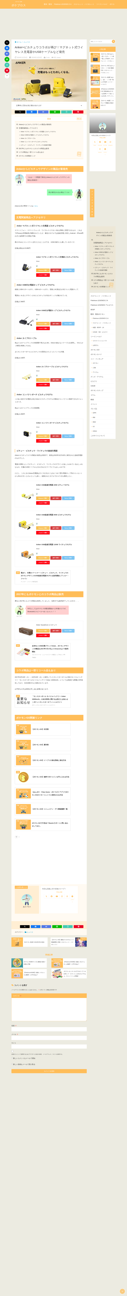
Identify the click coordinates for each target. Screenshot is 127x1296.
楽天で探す (56, 270)
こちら (35, 206)
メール (14, 1034)
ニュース (27, 42)
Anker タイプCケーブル (28, 138)
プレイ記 (94, 409)
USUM (93, 386)
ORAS (95, 431)
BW (94, 417)
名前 (14, 1026)
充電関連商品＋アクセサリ (28, 128)
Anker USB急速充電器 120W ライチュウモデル (54, 544)
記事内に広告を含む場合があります (29, 105)
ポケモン (95, 363)
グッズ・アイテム (97, 377)
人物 (94, 367)
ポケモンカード (96, 354)
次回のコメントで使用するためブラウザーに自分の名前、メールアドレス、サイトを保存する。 (37, 1054)
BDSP (93, 310)
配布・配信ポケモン (98, 314)
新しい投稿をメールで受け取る (24, 1064)
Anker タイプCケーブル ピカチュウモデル (52, 367)
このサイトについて (98, 436)
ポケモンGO (95, 350)
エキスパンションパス (100, 340)
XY (94, 426)
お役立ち (95, 345)
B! (7, 54)
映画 (92, 399)
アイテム (95, 372)
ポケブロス (18, 5)
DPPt (94, 413)
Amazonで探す (42, 270)
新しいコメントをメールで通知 (24, 1058)
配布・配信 (48, 4)
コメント (17, 996)
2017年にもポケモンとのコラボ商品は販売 (34, 148)
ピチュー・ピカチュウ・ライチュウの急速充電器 (36, 145)
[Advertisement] (63, 23)
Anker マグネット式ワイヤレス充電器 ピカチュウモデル (38, 131)
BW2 (94, 422)
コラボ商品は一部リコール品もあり (31, 152)
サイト (13, 1043)
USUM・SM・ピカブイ (100, 332)
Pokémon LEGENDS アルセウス (102, 305)
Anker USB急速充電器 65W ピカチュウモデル (53, 515)
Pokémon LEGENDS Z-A (62, 4)
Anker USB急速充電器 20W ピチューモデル (52, 485)
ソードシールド (101, 4)
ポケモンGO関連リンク (27, 156)
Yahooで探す (68, 270)
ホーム (18, 42)
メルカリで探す (43, 275)
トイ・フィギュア (97, 359)
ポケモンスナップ (97, 390)
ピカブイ (94, 381)
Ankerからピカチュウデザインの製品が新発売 (35, 124)
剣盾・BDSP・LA (98, 327)
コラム (93, 395)
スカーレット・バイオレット (84, 4)
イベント (94, 404)
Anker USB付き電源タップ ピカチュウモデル (35, 135)
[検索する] (113, 41)
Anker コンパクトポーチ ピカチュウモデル (34, 141)
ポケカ (112, 4)
